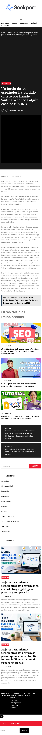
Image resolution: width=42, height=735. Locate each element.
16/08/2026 (7, 596)
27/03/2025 (7, 381)
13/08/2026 (7, 667)
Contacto (5, 26)
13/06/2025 (7, 346)
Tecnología (32, 23)
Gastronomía (6, 501)
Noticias (4, 23)
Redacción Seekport (16, 110)
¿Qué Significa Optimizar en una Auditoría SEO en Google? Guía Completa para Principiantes (20, 351)
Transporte (5, 531)
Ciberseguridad (22, 23)
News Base (24, 695)
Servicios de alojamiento (10, 521)
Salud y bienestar (7, 516)
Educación (5, 491)
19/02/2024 (7, 413)
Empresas (12, 23)
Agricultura (5, 481)
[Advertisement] (21, 59)
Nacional (4, 506)
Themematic (11, 695)
